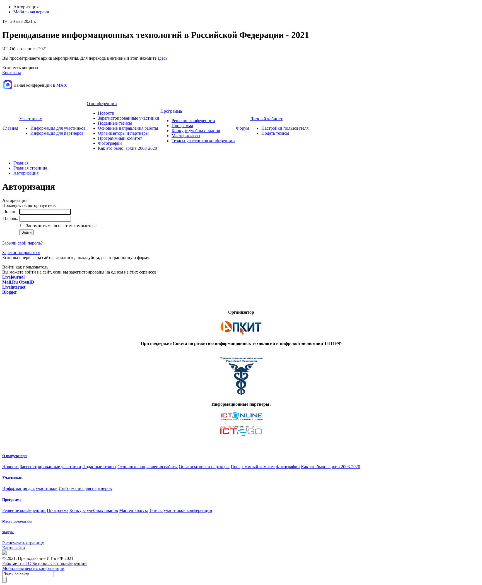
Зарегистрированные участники (128, 118)
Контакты (11, 72)
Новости (106, 113)
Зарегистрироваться (21, 252)
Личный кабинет (266, 118)
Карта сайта (13, 547)
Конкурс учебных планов (196, 130)
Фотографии (110, 143)
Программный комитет (120, 138)
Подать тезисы (275, 133)
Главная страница (30, 168)
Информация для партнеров (57, 133)
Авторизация (25, 173)
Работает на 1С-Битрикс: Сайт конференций (44, 563)
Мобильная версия (31, 11)
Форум (242, 128)
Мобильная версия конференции (33, 568)
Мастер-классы (186, 135)
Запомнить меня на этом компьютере (61, 225)
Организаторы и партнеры (123, 133)
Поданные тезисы (115, 123)
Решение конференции (193, 120)
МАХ (61, 85)
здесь (162, 58)
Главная (10, 128)
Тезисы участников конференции (203, 140)
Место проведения (17, 521)
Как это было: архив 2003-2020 (127, 148)
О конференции (102, 103)
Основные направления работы (128, 128)
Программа (171, 111)
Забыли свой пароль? (22, 243)
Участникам (30, 118)
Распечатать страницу (23, 542)
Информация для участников (58, 128)
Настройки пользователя (285, 128)
